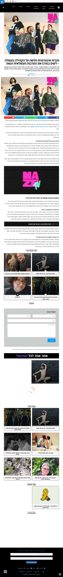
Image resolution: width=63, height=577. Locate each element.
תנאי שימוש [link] (36, 571)
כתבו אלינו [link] (29, 571)
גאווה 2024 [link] (51, 8)
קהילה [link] (44, 6)
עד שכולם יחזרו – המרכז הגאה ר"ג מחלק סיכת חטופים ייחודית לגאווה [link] (45, 506)
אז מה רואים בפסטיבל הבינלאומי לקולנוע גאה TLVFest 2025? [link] (17, 453)
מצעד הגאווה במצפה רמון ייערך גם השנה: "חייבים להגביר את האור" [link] (17, 478)
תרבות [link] (36, 6)
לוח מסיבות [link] (36, 8)
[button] (3, 7)
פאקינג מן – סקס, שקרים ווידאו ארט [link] (45, 453)
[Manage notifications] (60, 574)
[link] (2, 2)
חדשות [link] (52, 6)
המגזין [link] (43, 8)
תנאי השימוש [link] (41, 349)
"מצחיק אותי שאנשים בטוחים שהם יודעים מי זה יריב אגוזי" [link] (17, 273)
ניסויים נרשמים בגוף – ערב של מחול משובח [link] (45, 273)
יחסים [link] (21, 6)
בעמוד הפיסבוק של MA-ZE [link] (41, 126)
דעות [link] (13, 6)
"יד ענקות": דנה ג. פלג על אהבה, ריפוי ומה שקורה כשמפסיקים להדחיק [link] (45, 478)
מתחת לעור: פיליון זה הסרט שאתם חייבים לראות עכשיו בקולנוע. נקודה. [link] (17, 429)
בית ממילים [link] (17, 297)
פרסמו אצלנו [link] (21, 571)
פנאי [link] (29, 6)
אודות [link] (43, 571)
